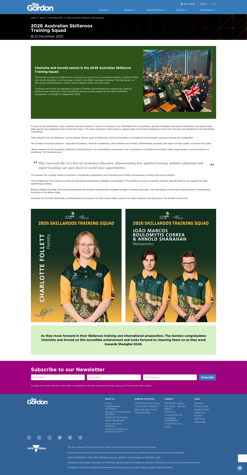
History (108, 403)
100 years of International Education (117, 413)
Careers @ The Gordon (116, 417)
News (42, 18)
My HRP (198, 415)
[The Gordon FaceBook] (29, 438)
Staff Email (199, 419)
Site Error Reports (77, 447)
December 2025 (55, 18)
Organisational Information (112, 407)
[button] (215, 4)
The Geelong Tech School (147, 403)
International (206, 10)
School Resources (173, 423)
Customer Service (173, 415)
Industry (180, 10)
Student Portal (201, 409)
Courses (103, 10)
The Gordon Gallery (174, 403)
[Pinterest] (70, 438)
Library (167, 427)
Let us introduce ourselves (113, 424)
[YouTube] (60, 438)
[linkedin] (39, 438)
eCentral (198, 403)
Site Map (151, 447)
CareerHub (199, 412)
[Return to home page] (40, 10)
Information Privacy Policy (133, 447)
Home (33, 18)
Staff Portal (199, 422)
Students (128, 10)
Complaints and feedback (171, 419)
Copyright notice (95, 447)
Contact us (169, 412)
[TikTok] (80, 438)
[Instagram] (49, 438)
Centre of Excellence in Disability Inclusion (116, 430)
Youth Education (154, 10)
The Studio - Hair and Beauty (175, 407)
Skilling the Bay (142, 412)
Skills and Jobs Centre (146, 409)
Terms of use (111, 447)
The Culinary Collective (146, 406)
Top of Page (16, 468)
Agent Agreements (114, 420)
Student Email (201, 406)
